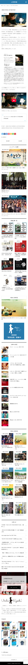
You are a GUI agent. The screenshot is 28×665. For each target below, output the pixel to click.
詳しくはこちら (14, 587)
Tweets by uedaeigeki (6, 655)
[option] (14, 309)
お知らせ (4, 137)
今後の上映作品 (14, 297)
